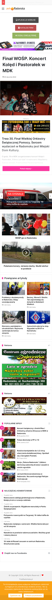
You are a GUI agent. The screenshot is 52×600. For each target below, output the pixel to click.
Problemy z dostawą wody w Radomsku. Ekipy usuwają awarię (13, 299)
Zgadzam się (15, 595)
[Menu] (3, 9)
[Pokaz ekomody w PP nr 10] (8, 443)
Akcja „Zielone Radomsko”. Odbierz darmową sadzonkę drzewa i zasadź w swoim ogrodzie (33, 464)
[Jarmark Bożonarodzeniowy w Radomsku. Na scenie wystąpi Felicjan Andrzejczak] (8, 477)
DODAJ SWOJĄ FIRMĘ (26, 35)
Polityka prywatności (33, 595)
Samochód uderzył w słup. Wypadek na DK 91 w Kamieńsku (38, 328)
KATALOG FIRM (26, 28)
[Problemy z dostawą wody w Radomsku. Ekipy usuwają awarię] (13, 288)
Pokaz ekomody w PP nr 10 (28, 440)
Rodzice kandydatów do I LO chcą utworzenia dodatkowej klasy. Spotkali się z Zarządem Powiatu (33, 453)
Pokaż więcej (25, 169)
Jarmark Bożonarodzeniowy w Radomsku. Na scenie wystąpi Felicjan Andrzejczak (32, 476)
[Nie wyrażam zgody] (49, 590)
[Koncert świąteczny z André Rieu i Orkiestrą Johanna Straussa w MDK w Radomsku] (8, 431)
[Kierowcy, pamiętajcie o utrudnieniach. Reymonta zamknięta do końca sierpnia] (13, 317)
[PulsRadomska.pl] (15, 9)
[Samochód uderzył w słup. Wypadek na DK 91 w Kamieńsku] (38, 317)
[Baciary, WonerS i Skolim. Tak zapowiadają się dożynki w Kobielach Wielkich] (38, 288)
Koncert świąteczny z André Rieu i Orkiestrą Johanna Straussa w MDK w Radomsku (32, 430)
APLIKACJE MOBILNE (26, 20)
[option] (26, 196)
